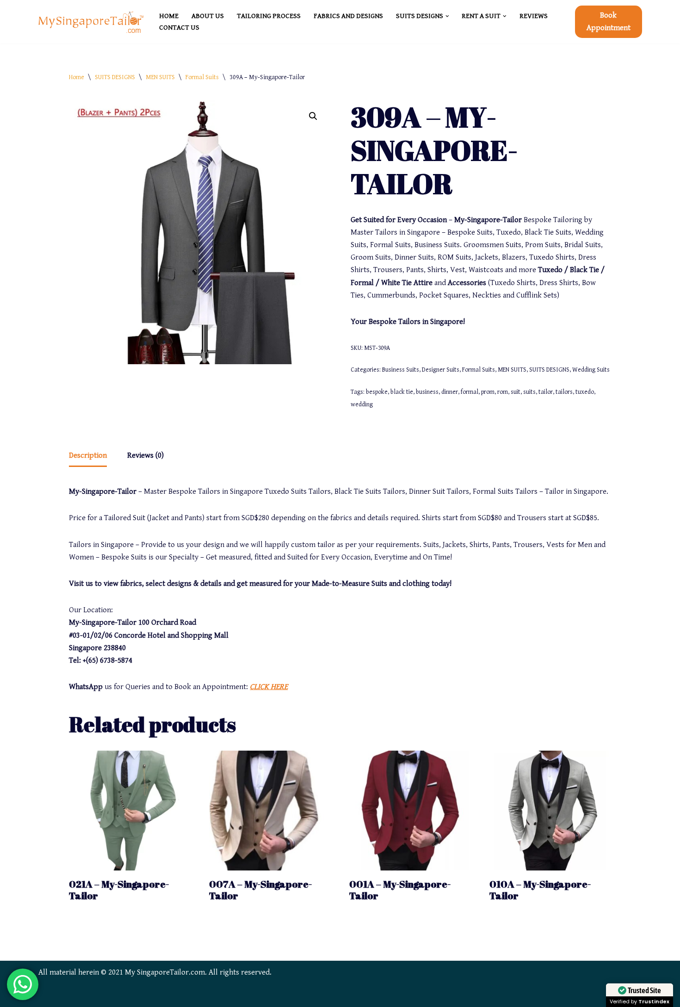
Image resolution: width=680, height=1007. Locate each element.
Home (76, 77)
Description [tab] (88, 455)
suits (529, 392)
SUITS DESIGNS (115, 77)
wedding (362, 404)
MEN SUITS (160, 77)
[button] (447, 16)
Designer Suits (440, 369)
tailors (564, 392)
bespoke (377, 392)
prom (488, 392)
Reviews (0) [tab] (145, 455)
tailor (545, 392)
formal (469, 392)
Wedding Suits (591, 369)
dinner (449, 392)
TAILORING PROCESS (269, 16)
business (427, 392)
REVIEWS (533, 16)
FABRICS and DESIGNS (348, 16)
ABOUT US (208, 16)
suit (515, 392)
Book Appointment (609, 21)
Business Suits (400, 369)
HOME (169, 16)
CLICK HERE (269, 686)
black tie (401, 392)
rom (502, 392)
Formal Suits (202, 77)
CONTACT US (179, 27)
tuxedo (584, 392)
